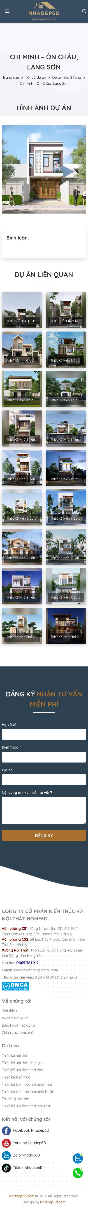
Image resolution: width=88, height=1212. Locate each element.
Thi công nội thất (16, 1099)
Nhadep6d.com (21, 1196)
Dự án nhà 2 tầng (66, 77)
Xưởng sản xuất (15, 1018)
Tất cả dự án (35, 77)
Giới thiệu (9, 1011)
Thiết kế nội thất (15, 1055)
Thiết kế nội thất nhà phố (22, 1070)
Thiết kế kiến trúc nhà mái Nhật (27, 1091)
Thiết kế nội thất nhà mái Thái (26, 1106)
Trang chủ (10, 77)
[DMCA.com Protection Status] (44, 986)
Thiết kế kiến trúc (16, 1077)
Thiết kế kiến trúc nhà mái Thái (27, 1084)
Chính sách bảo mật (18, 1032)
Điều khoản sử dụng (18, 1025)
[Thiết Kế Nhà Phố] (44, 11)
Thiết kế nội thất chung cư (23, 1062)
